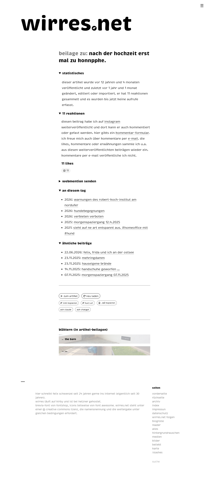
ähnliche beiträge (77, 243)
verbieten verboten (89, 216)
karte (155, 448)
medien (157, 436)
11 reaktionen (73, 113)
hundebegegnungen (89, 210)
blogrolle (158, 421)
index (155, 405)
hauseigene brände (96, 263)
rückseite (158, 397)
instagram (112, 121)
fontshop (62, 405)
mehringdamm (93, 257)
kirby (59, 401)
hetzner (83, 401)
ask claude (65, 309)
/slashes (157, 452)
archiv (156, 401)
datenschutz (160, 413)
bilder (156, 440)
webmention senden (79, 181)
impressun (159, 409)
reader (156, 424)
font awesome (104, 405)
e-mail (133, 138)
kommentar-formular (132, 132)
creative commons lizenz (61, 409)
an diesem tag (74, 190)
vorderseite (159, 393)
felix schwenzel (63, 393)
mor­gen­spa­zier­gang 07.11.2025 (105, 274)
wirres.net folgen (163, 417)
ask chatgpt (83, 309)
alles (155, 428)
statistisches (73, 73)
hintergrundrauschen (165, 432)
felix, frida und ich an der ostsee (108, 252)
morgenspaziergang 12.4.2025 (97, 222)
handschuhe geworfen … (101, 269)
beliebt (156, 444)
